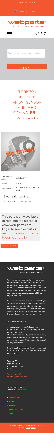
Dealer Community (16, 409)
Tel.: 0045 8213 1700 (15, 374)
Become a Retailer (9, 246)
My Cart (23, 3)
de (22, 390)
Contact (12, 413)
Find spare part (14, 398)
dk (19, 390)
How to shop (13, 405)
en (25, 390)
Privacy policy (31, 428)
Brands (11, 402)
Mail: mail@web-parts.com (17, 377)
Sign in (32, 3)
